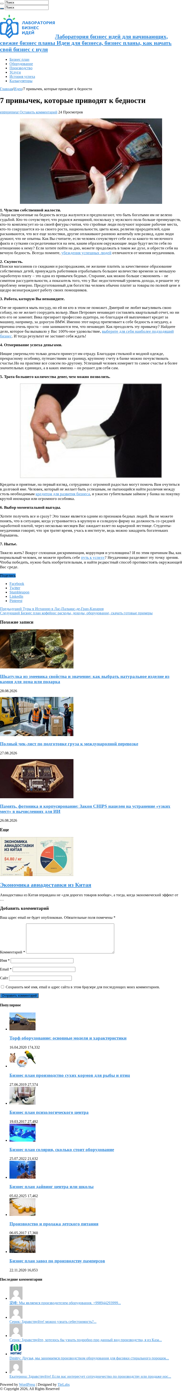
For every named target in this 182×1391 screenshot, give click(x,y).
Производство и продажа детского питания (53, 1223)
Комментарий (12, 952)
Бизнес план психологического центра (49, 1112)
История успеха (22, 77)
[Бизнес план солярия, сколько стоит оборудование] (22, 1140)
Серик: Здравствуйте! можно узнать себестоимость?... (52, 1322)
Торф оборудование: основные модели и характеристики (68, 1038)
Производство (20, 68)
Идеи (18, 89)
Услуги (15, 72)
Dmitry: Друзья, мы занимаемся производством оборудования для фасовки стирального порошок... (89, 1358)
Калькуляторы (20, 81)
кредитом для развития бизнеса (63, 494)
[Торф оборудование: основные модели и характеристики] (22, 1029)
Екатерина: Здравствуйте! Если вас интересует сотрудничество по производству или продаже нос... (90, 1376)
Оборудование (21, 64)
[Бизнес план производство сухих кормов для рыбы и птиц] (22, 1066)
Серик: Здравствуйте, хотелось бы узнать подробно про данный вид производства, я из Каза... (85, 1340)
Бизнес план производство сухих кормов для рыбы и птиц (69, 1075)
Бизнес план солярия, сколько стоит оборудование (61, 1149)
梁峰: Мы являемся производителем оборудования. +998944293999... (65, 1303)
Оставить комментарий (38, 112)
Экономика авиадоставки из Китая (45, 885)
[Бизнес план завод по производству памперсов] (22, 1252)
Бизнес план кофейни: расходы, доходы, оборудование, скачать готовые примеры (76, 613)
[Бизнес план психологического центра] (22, 1103)
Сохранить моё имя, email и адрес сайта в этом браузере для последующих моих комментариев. (83, 987)
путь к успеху (93, 557)
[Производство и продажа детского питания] (22, 1215)
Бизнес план (19, 59)
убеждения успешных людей (86, 253)
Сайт (4, 978)
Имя (5, 960)
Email (6, 969)
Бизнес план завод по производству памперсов (57, 1260)
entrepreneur (10, 112)
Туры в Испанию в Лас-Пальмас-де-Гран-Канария (52, 609)
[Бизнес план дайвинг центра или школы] (22, 1177)
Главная (6, 89)
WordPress (27, 1384)
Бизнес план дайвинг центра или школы (51, 1186)
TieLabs (64, 1384)
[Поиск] (2, 3)
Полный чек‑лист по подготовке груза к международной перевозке (69, 743)
